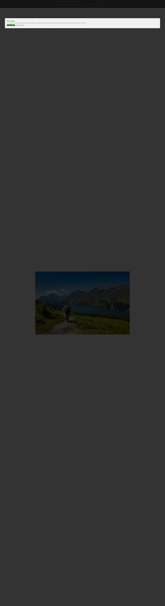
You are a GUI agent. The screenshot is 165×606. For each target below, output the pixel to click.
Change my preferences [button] (20, 25)
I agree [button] (9, 25)
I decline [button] (12, 25)
